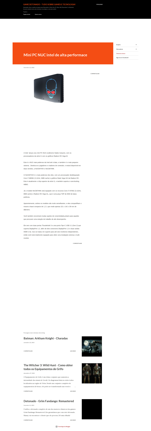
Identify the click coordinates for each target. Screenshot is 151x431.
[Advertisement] (75, 31)
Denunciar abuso (120, 53)
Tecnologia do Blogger (63, 426)
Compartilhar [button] (94, 73)
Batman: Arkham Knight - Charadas (46, 338)
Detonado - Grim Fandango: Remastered (49, 401)
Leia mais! (73, 351)
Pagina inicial (26, 14)
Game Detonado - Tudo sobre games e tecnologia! (49, 4)
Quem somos (38, 14)
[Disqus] (53, 264)
